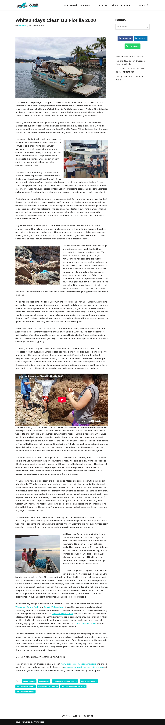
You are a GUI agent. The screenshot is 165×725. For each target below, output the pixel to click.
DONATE (66, 715)
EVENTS (76, 715)
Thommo (22, 25)
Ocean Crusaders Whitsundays (65, 681)
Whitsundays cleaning (25, 691)
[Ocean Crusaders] (27, 5)
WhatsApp (134, 46)
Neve (17, 722)
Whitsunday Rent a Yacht (27, 607)
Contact (140, 5)
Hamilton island (29, 681)
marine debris (44, 681)
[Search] (147, 5)
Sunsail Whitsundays (53, 607)
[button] (90, 5)
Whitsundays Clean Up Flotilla (73, 686)
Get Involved (70, 5)
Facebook (127, 38)
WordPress (39, 722)
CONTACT (88, 715)
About (115, 5)
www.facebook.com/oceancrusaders (78, 664)
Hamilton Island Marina (62, 613)
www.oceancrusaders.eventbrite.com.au (83, 667)
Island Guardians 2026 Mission (129, 56)
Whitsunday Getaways (85, 623)
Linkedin (142, 38)
